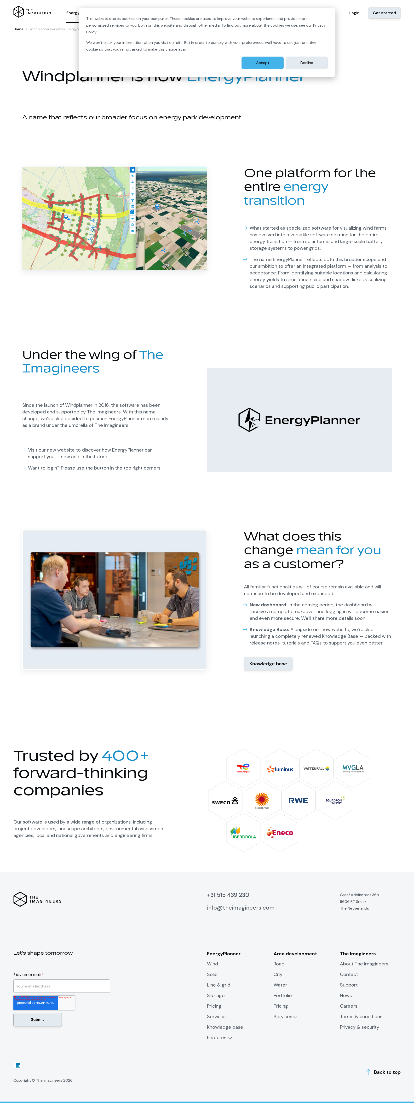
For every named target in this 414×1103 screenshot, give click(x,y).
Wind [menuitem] (212, 964)
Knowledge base (268, 664)
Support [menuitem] (349, 985)
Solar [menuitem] (212, 974)
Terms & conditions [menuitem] (361, 1016)
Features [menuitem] (216, 1037)
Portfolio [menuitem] (283, 995)
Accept (262, 62)
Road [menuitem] (279, 964)
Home (18, 29)
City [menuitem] (278, 974)
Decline (306, 62)
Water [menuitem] (280, 985)
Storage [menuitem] (216, 995)
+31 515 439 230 (228, 895)
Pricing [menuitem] (214, 1006)
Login (354, 12)
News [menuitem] (346, 995)
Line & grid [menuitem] (218, 985)
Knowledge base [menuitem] (225, 1027)
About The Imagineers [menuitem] (364, 964)
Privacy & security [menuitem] (359, 1027)
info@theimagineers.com (241, 907)
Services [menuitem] (216, 1016)
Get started (384, 12)
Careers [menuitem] (348, 1006)
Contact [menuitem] (349, 974)
